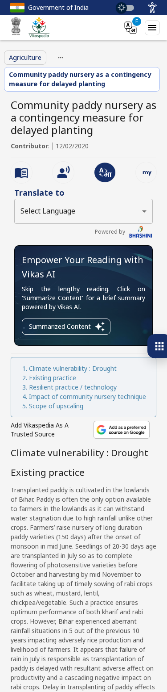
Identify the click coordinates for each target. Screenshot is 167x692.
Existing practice (52, 377)
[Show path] (60, 57)
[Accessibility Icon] (152, 7)
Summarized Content (60, 326)
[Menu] (152, 27)
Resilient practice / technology (73, 387)
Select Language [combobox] (47, 211)
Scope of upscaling (56, 406)
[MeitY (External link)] (16, 27)
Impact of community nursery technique (87, 396)
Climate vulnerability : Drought (73, 368)
